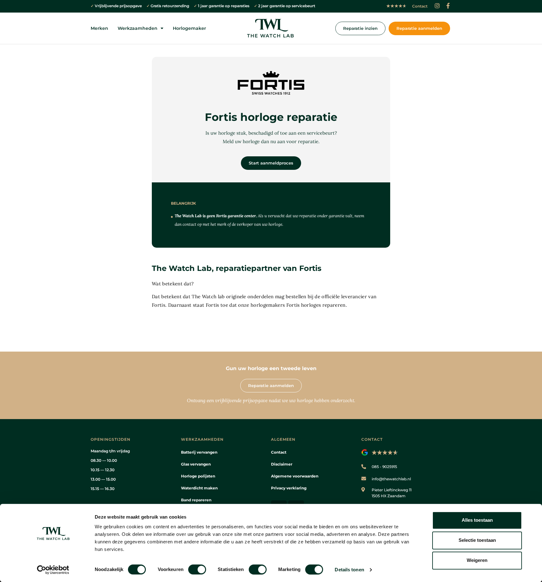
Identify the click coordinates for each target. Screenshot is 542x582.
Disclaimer (281, 464)
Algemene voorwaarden (294, 476)
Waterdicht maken (199, 488)
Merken (99, 28)
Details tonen (349, 569)
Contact (278, 452)
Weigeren (477, 560)
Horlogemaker (189, 28)
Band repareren (196, 500)
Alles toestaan (477, 520)
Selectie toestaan (477, 540)
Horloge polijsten (198, 476)
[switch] (197, 569)
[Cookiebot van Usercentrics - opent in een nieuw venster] (53, 569)
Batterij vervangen (199, 452)
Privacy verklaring (288, 488)
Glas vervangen (196, 464)
